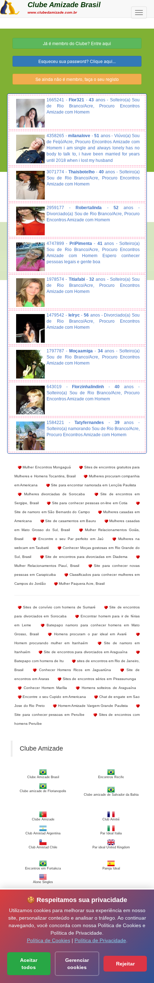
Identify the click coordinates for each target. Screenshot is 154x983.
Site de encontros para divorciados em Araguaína (84, 652)
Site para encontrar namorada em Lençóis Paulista (93, 485)
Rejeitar (125, 964)
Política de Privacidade (100, 940)
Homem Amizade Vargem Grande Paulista (92, 706)
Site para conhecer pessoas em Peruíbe (49, 715)
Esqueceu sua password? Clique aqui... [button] (77, 61)
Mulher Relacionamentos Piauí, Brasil (46, 566)
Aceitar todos (28, 963)
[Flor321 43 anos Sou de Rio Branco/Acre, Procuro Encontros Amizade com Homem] (30, 113)
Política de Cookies (48, 940)
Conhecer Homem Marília (44, 688)
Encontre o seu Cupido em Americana (53, 697)
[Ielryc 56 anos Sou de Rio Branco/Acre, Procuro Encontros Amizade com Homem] (30, 328)
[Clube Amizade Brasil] (10, 6)
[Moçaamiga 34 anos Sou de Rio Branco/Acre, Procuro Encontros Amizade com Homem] (30, 364)
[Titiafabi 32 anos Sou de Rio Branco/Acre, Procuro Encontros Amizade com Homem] (30, 292)
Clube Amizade (41, 748)
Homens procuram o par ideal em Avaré (89, 634)
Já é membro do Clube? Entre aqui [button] (77, 43)
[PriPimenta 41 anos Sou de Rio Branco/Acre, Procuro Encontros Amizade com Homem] (30, 256)
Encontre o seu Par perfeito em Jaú (70, 539)
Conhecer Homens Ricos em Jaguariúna (74, 670)
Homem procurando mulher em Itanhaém (51, 643)
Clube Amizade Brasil (64, 5)
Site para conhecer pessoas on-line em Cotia (88, 503)
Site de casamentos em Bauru (70, 521)
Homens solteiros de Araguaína (108, 688)
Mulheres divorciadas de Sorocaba (53, 494)
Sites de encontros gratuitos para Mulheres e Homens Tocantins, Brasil (77, 471)
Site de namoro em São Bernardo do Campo (52, 512)
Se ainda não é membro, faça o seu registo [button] (77, 79)
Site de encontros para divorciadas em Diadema (85, 557)
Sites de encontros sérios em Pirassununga (98, 679)
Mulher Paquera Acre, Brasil (81, 584)
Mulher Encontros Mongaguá (46, 467)
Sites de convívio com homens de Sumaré (58, 607)
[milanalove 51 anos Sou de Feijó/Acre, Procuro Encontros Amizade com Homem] (30, 149)
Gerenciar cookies (77, 963)
